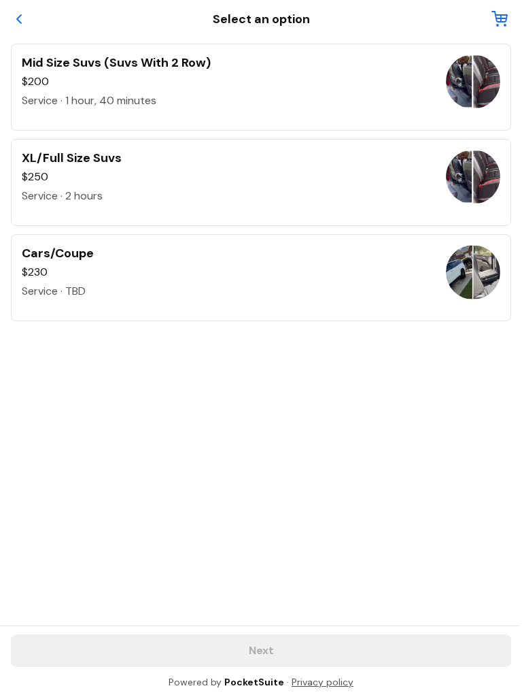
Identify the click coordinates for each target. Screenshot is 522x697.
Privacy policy (322, 682)
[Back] (19, 19)
